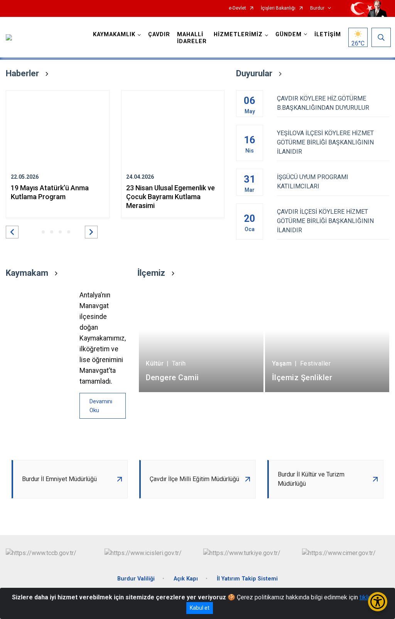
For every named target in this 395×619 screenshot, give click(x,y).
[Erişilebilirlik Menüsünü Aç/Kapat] (377, 601)
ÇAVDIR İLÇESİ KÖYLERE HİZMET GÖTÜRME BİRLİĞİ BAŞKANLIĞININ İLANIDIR (325, 221)
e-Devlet (237, 8)
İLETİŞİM (327, 34)
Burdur (317, 8)
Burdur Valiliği (136, 578)
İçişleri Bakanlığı (278, 8)
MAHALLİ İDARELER (192, 38)
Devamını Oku (100, 406)
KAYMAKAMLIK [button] (114, 34)
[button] (12, 232)
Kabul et (199, 608)
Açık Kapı (186, 578)
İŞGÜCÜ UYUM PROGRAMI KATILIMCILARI (312, 181)
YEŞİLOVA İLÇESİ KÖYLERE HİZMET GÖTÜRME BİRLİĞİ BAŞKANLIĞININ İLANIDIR (325, 142)
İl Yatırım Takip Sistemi (247, 578)
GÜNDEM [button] (288, 34)
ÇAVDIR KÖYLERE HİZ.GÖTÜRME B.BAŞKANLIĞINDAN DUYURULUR (323, 103)
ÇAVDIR (159, 34)
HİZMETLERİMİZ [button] (238, 34)
